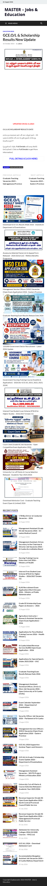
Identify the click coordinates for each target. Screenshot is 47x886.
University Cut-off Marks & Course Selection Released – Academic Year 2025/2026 (30, 786)
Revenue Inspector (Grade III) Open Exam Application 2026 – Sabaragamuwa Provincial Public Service (31, 817)
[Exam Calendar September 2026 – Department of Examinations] (10, 703)
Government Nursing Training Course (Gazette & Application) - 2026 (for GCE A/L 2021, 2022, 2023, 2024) (23, 382)
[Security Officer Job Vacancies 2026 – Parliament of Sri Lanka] (10, 716)
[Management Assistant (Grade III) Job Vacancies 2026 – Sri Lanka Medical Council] (10, 528)
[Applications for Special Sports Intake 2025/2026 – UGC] (10, 659)
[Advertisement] (23, 98)
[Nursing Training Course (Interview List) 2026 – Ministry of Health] (10, 558)
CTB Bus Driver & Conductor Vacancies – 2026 (30, 517)
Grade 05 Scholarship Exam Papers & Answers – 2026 (30, 604)
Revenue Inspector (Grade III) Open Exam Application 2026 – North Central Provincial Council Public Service (31, 801)
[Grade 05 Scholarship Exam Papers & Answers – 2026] (10, 603)
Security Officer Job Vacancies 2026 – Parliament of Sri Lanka (31, 717)
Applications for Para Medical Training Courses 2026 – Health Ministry (31, 634)
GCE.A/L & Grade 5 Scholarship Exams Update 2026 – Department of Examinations (31, 759)
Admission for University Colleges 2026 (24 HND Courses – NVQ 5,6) (29, 832)
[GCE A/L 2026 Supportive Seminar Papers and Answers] (10, 745)
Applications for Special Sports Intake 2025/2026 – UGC (31, 660)
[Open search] (41, 23)
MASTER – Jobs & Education (21, 12)
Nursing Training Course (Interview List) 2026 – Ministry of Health (28, 560)
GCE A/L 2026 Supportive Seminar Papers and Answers (30, 745)
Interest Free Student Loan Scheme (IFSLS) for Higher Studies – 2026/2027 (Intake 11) (30, 575)
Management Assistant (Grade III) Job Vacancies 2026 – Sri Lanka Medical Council (31, 530)
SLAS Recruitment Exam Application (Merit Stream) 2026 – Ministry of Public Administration (29, 591)
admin (20, 44)
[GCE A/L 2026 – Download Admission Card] (10, 843)
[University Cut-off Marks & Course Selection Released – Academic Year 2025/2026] (10, 784)
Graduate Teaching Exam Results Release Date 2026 (23, 315)
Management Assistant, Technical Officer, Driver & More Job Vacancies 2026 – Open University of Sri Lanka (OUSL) (30, 689)
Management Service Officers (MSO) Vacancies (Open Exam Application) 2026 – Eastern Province (31, 732)
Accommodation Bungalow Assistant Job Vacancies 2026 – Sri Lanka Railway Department (31, 858)
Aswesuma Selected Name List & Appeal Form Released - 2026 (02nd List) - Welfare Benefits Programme (21, 255)
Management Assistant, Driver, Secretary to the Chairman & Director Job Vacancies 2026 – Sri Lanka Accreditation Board (31, 545)
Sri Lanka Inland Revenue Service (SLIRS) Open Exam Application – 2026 (30, 647)
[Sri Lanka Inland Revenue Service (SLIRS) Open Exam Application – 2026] (10, 646)
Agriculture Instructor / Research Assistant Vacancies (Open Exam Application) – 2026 (31, 619)
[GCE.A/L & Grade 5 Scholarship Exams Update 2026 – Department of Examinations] (10, 757)
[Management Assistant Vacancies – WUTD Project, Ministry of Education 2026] (10, 771)
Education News (8, 31)
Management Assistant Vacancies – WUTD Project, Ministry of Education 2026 (30, 773)
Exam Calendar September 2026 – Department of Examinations (29, 704)
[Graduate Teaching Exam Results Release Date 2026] (10, 672)
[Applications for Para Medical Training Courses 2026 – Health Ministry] (10, 632)
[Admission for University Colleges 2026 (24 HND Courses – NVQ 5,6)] (10, 830)
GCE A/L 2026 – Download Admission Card (29, 844)
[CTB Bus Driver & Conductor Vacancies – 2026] (10, 516)
